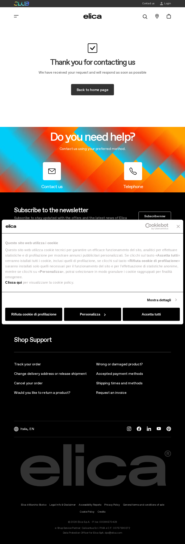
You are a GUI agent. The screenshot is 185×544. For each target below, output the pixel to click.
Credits (101, 512)
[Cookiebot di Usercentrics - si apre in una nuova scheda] (148, 226)
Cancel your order (28, 383)
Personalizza (90, 314)
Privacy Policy (112, 505)
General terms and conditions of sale (143, 505)
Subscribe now (154, 216)
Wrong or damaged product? (119, 364)
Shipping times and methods (119, 383)
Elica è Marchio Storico (33, 505)
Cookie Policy (87, 512)
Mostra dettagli (159, 300)
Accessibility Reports (90, 505)
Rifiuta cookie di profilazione (33, 314)
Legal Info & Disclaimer (62, 505)
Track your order (27, 364)
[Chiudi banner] (178, 226)
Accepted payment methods (119, 373)
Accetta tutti (151, 314)
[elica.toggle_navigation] (16, 16)
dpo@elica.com (113, 533)
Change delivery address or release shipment (50, 373)
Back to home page (93, 89)
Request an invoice (111, 392)
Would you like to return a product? (42, 392)
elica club (21, 3)
